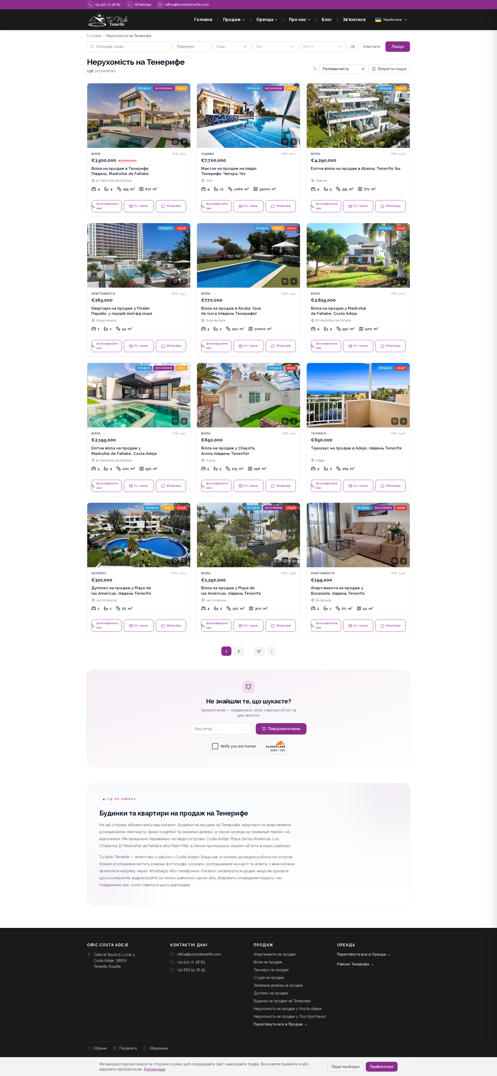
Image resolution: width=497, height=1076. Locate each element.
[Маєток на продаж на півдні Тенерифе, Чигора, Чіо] (248, 149)
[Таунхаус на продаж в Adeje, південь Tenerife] (358, 429)
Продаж (232, 19)
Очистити (371, 47)
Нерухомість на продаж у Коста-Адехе (287, 1009)
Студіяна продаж (269, 978)
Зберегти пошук (392, 69)
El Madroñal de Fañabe (113, 181)
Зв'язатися (354, 19)
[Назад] (93, 115)
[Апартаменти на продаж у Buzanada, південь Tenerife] (358, 569)
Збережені (158, 1048)
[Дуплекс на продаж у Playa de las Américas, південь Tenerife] (138, 569)
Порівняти (128, 1048)
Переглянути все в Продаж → (281, 1024)
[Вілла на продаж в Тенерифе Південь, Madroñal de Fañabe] (138, 149)
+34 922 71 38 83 (191, 962)
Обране (100, 1048)
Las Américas (106, 600)
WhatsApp (173, 206)
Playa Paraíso (106, 320)
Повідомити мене (284, 729)
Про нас (297, 19)
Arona (210, 460)
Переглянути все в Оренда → (364, 954)
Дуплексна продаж (271, 993)
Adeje (320, 460)
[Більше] (353, 46)
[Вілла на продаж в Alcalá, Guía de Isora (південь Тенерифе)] (248, 289)
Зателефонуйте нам (107, 206)
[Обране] (175, 141)
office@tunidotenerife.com (199, 954)
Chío (209, 181)
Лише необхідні (345, 1067)
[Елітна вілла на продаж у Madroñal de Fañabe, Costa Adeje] (138, 429)
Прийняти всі (381, 1067)
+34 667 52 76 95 (191, 970)
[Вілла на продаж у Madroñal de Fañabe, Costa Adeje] (358, 289)
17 (259, 651)
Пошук (398, 47)
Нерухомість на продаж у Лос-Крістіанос (290, 1016)
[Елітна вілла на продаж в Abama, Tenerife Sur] (358, 149)
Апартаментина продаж (275, 954)
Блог (327, 19)
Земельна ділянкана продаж (278, 985)
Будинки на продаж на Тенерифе (282, 1001)
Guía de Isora (215, 320)
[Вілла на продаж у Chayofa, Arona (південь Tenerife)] (248, 429)
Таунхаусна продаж (271, 970)
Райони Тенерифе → (355, 964)
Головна (203, 19)
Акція (181, 228)
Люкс (181, 88)
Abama (321, 181)
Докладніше (154, 1069)
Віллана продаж (268, 962)
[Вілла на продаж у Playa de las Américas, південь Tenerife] (248, 569)
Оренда (264, 19)
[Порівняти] (184, 141)
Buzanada (323, 600)
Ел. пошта (141, 206)
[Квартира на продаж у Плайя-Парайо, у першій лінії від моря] (138, 289)
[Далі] (184, 115)
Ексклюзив (163, 88)
